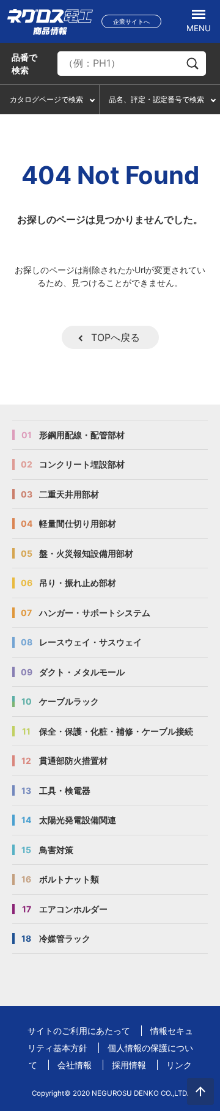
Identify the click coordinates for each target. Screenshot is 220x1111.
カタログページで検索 (46, 99)
